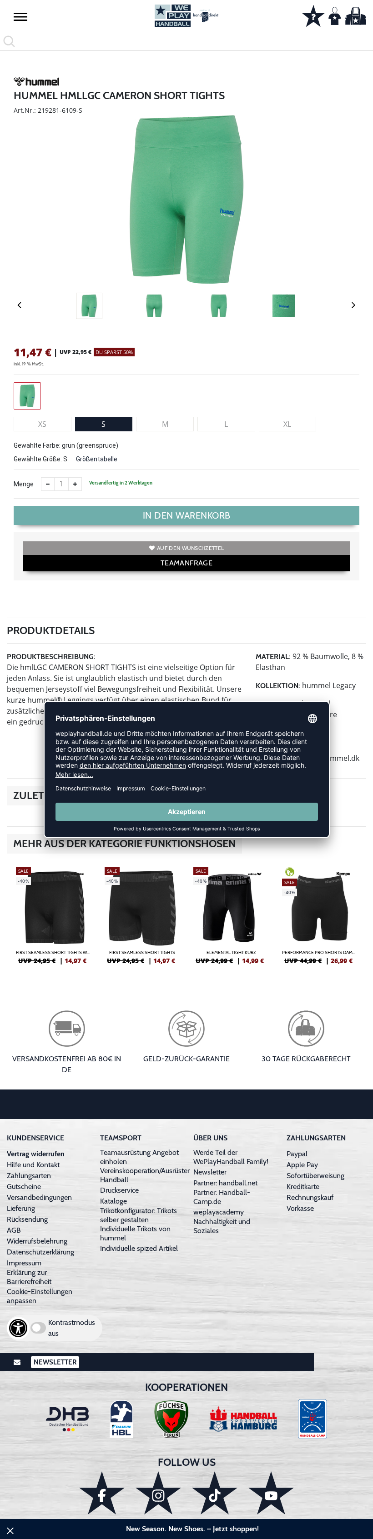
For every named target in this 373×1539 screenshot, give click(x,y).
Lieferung (21, 1208)
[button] (20, 16)
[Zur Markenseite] (36, 83)
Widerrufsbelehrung (37, 1241)
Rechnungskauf (310, 1197)
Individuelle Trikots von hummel (135, 1233)
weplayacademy (218, 1212)
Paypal (297, 1153)
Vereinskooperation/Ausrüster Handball (145, 1175)
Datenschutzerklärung (40, 1252)
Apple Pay (302, 1164)
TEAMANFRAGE (186, 563)
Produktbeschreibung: (51, 656)
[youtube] (271, 1492)
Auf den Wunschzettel (190, 548)
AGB (14, 1230)
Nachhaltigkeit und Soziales (221, 1226)
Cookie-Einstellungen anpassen (39, 1296)
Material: (273, 656)
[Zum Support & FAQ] (313, 15)
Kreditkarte (303, 1186)
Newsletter (210, 1172)
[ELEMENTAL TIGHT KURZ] (231, 919)
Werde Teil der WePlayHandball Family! (230, 1157)
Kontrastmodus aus (71, 1328)
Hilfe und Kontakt (33, 1164)
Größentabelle (96, 459)
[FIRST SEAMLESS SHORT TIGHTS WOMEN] (53, 919)
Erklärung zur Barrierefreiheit (29, 1277)
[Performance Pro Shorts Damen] (319, 919)
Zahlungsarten (29, 1175)
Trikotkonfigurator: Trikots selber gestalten (138, 1215)
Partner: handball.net (225, 1183)
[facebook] (102, 1492)
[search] (186, 41)
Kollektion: (278, 685)
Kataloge (113, 1201)
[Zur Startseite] (186, 15)
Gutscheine (24, 1186)
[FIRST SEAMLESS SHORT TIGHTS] (142, 919)
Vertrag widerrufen (36, 1153)
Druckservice (119, 1190)
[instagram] (158, 1492)
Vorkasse (300, 1208)
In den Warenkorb (187, 515)
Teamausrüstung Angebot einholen (139, 1157)
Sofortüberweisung (315, 1175)
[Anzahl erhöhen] (75, 484)
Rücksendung (27, 1219)
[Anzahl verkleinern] (48, 484)
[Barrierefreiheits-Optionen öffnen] (18, 1328)
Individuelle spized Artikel (139, 1248)
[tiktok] (214, 1492)
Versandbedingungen (39, 1197)
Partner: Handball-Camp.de (221, 1197)
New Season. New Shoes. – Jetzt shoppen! (192, 1528)
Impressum (24, 1263)
